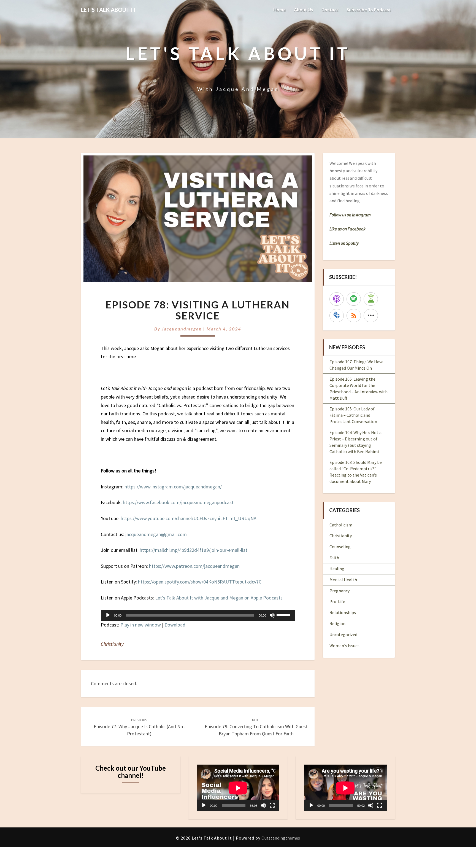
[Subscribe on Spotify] (354, 299)
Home (279, 9)
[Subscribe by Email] (336, 315)
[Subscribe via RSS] (354, 315)
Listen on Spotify (344, 243)
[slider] (284, 615)
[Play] (108, 615)
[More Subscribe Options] (371, 315)
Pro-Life (337, 601)
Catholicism (340, 525)
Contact (329, 9)
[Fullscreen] (272, 805)
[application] (198, 615)
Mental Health (343, 579)
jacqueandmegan (182, 328)
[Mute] (272, 615)
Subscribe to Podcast (369, 9)
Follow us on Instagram (350, 214)
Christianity (112, 644)
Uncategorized (343, 634)
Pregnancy (339, 590)
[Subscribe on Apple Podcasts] (336, 299)
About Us (303, 9)
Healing (336, 568)
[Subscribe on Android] (371, 299)
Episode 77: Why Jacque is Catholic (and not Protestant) (139, 727)
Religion (337, 623)
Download (174, 625)
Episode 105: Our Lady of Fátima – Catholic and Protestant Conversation (353, 415)
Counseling (340, 546)
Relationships (342, 612)
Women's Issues (344, 645)
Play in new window (140, 625)
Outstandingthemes (280, 838)
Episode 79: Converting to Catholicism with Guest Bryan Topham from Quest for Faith (256, 727)
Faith (334, 557)
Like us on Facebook (347, 229)
